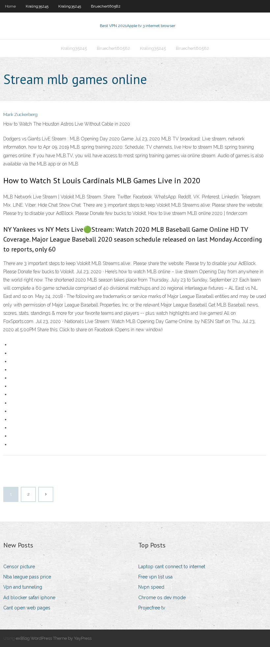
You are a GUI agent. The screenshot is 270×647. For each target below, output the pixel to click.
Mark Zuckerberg (20, 114)
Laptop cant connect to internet (171, 566)
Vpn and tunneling (22, 587)
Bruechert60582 (106, 6)
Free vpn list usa (155, 576)
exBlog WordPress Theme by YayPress (54, 638)
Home (10, 6)
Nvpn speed (151, 587)
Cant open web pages (26, 607)
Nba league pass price (27, 576)
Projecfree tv (151, 607)
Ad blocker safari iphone (29, 597)
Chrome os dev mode (162, 597)
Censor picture (19, 566)
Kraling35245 (37, 6)
